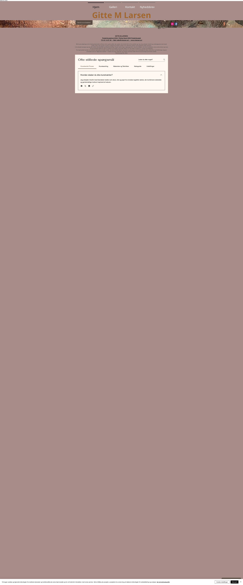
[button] (147, 6)
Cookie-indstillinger (222, 582)
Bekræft (234, 582)
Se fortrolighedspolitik (163, 582)
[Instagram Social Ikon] (172, 24)
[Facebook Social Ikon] (176, 24)
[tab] (87, 66)
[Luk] (241, 581)
